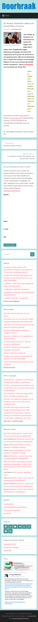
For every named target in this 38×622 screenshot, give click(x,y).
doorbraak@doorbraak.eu (12, 191)
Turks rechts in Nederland (12, 510)
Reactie (7, 195)
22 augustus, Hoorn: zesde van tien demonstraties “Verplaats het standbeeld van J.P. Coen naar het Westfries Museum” (18, 269)
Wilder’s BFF (8, 550)
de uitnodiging (28, 64)
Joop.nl (25, 123)
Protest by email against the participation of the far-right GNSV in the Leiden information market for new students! (19, 388)
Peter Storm (7, 433)
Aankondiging (10, 132)
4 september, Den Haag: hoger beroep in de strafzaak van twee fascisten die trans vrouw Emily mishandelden (18, 278)
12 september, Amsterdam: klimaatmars (16, 289)
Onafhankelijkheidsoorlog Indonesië (15, 507)
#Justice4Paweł (9, 504)
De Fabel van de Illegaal (11, 547)
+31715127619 (31, 616)
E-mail (6, 229)
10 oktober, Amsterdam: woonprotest (16, 298)
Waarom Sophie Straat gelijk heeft (15, 353)
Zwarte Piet (7, 513)
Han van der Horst (16, 118)
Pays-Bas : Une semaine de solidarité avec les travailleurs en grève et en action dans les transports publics (18, 401)
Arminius (6, 125)
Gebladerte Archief (10, 544)
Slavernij (26, 132)
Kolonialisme (19, 132)
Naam (6, 221)
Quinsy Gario (23, 115)
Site (5, 237)
